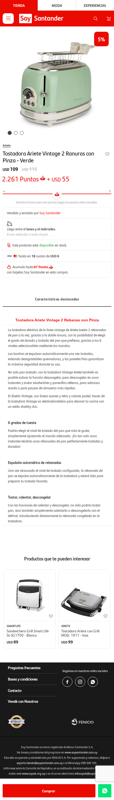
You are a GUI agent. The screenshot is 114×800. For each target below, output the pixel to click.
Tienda (19, 5)
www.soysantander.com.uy (81, 752)
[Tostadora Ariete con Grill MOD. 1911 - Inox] (84, 595)
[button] (95, 18)
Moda (57, 5)
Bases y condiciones (23, 679)
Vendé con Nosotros (23, 701)
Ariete (7, 145)
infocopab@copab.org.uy (90, 773)
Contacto (14, 690)
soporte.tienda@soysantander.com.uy (40, 763)
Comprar (48, 790)
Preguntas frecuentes (24, 667)
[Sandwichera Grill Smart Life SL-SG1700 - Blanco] (29, 595)
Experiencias (95, 5)
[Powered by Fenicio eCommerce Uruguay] (91, 722)
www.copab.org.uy (33, 773)
